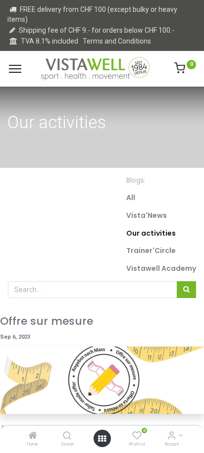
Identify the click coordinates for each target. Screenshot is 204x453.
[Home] (32, 436)
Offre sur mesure (46, 321)
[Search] (67, 436)
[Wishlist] (137, 436)
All (130, 197)
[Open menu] (102, 439)
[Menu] (15, 68)
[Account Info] (171, 436)
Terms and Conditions (117, 41)
